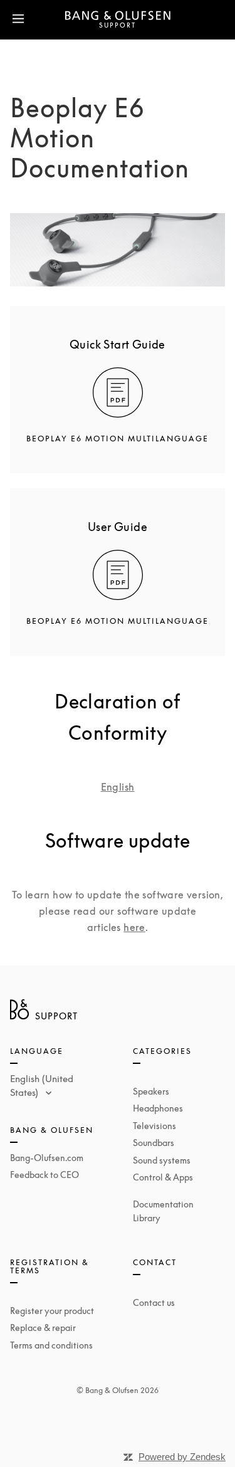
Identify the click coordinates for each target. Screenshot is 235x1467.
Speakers (151, 1091)
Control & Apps (163, 1177)
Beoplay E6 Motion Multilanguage (117, 438)
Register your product (52, 1310)
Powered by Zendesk (182, 1456)
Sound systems (162, 1160)
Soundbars (153, 1142)
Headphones (158, 1108)
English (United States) (41, 1085)
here (134, 927)
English (118, 787)
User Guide (117, 527)
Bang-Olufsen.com (46, 1157)
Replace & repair (43, 1327)
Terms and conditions (51, 1345)
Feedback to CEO (44, 1174)
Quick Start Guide (117, 344)
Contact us (154, 1302)
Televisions (154, 1125)
